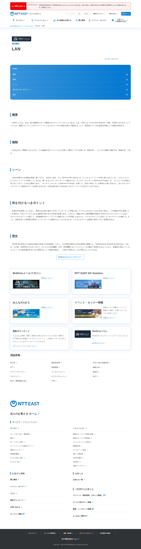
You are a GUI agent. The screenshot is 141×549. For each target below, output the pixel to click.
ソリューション (28, 26)
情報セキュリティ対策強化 (81, 438)
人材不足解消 (77, 458)
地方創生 (76, 462)
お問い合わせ (112, 13)
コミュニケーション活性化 (81, 442)
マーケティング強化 (79, 450)
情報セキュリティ (16, 450)
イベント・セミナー (17, 486)
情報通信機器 (14, 454)
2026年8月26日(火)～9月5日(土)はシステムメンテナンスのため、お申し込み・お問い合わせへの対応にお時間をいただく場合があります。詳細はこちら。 (82, 6)
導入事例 (13, 479)
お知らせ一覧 (78, 479)
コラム (86, 13)
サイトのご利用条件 (50, 533)
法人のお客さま (35, 14)
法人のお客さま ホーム (23, 413)
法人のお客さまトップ (16, 26)
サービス (13, 428)
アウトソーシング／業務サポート (21, 446)
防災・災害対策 (78, 454)
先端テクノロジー (79, 466)
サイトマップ (32, 533)
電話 (11, 438)
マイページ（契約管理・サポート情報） (88, 495)
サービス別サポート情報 (82, 502)
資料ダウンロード (98, 13)
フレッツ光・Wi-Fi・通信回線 (20, 434)
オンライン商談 (16, 514)
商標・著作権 (67, 533)
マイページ (126, 14)
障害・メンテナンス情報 (82, 509)
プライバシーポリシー (85, 533)
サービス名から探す (16, 458)
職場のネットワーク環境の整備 (83, 434)
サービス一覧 (14, 462)
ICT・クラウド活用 (16, 442)
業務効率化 (76, 446)
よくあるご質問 (79, 516)
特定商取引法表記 (105, 533)
